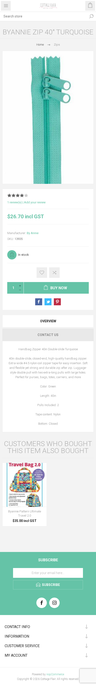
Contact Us (48, 335)
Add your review (35, 202)
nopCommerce (55, 674)
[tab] (48, 321)
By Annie (32, 233)
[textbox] (43, 16)
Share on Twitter (48, 301)
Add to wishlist (42, 272)
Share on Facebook (38, 301)
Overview (48, 321)
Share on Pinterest (57, 301)
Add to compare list (54, 272)
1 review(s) (14, 202)
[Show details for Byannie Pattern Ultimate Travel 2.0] (25, 485)
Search (91, 16)
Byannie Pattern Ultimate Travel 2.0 (24, 513)
